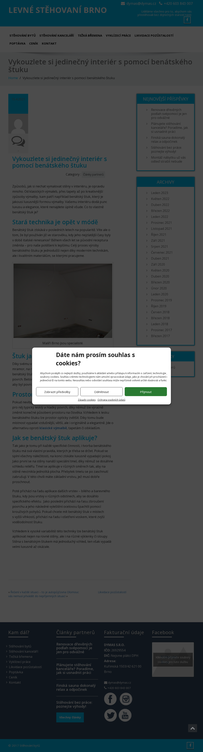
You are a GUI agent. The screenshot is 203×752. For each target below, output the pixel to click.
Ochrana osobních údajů (111, 400)
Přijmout (146, 392)
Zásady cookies (87, 400)
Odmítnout (101, 392)
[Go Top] (192, 728)
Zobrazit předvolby (57, 392)
